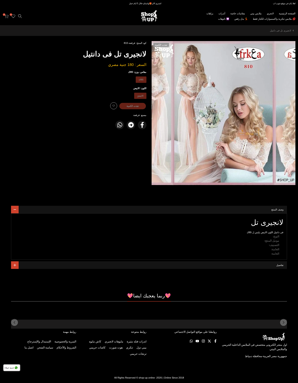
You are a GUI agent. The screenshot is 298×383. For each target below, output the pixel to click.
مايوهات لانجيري (114, 341)
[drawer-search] (20, 16)
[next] (14, 322)
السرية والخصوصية (65, 341)
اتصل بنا (28, 347)
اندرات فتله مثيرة (136, 341)
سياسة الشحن (45, 347)
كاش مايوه (95, 341)
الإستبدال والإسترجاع (39, 341)
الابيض (140, 96)
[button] (113, 105)
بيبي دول (141, 347)
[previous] (283, 322)
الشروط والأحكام (66, 347)
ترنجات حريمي (138, 353)
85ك (141, 80)
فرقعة (136, 115)
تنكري (129, 347)
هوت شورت (116, 347)
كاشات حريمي (97, 347)
